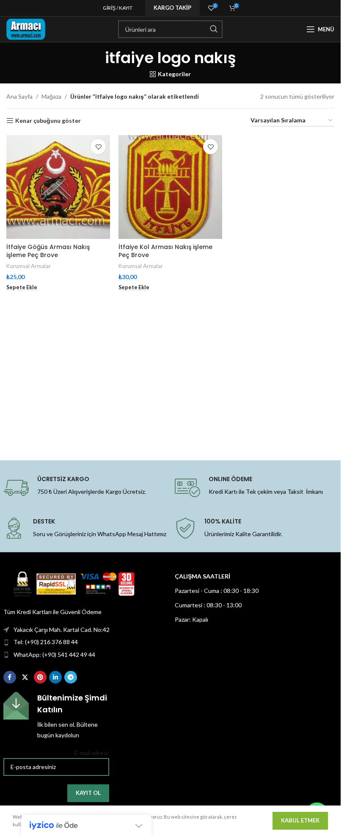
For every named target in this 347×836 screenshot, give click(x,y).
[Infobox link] (56, 716)
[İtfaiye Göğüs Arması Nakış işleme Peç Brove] (58, 187)
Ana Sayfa (19, 96)
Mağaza (51, 96)
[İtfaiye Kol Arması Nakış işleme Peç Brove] (170, 187)
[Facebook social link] (9, 677)
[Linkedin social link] (55, 677)
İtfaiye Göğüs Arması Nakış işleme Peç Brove (48, 251)
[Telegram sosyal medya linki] (70, 677)
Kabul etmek (300, 820)
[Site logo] (25, 28)
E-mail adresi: (91, 752)
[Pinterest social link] (40, 677)
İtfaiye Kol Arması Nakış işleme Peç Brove (165, 251)
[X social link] (25, 677)
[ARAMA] (214, 29)
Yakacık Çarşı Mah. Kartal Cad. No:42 (62, 629)
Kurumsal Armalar (28, 266)
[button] (21, 287)
